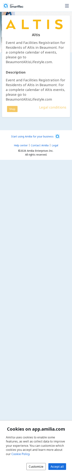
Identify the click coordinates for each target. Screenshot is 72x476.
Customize (36, 467)
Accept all (57, 467)
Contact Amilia (40, 145)
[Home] (13, 6)
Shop (12, 109)
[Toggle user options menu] (67, 6)
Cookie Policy (20, 454)
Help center (21, 145)
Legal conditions (52, 107)
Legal (55, 145)
